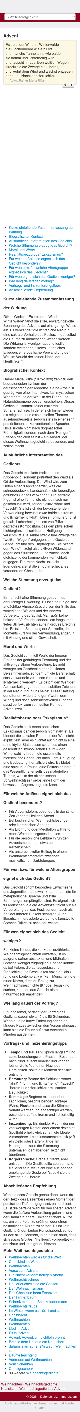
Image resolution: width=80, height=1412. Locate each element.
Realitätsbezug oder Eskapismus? (36, 254)
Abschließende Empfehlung (31, 289)
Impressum (69, 1396)
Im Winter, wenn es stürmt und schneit (38, 1310)
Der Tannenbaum (22, 1297)
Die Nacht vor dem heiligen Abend (36, 1274)
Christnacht (18, 1315)
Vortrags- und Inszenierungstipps (35, 285)
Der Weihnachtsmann (26, 1288)
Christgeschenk (21, 1368)
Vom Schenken (21, 1364)
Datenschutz (49, 1396)
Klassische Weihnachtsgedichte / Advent (33, 1388)
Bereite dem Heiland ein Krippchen (36, 1341)
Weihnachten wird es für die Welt (35, 1257)
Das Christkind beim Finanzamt (33, 1292)
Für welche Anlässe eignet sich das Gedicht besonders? (37, 261)
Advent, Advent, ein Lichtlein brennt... (38, 1337)
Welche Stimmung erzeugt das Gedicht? (40, 245)
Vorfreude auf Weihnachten (30, 1359)
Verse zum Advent (23, 1270)
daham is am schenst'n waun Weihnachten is (42, 1348)
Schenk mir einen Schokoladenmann (38, 1301)
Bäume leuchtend (23, 1355)
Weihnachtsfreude (23, 1306)
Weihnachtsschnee (24, 1279)
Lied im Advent (20, 1328)
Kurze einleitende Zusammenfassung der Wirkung (41, 229)
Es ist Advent (19, 1332)
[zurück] (65, 85)
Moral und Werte (22, 249)
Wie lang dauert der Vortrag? (31, 280)
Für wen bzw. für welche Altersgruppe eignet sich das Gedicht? (38, 270)
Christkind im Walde (24, 1261)
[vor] (71, 85)
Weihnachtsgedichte (42, 1372)
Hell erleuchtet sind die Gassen (33, 1283)
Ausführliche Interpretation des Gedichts (40, 240)
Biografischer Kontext (26, 236)
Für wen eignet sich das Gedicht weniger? (42, 276)
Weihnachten (19, 1265)
